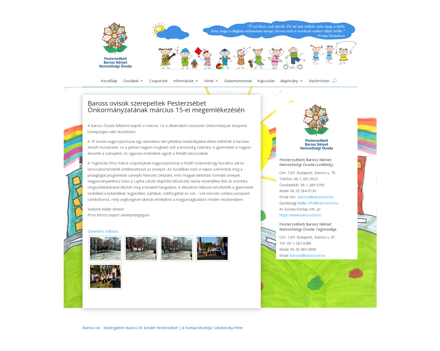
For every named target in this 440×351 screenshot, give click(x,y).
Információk (183, 81)
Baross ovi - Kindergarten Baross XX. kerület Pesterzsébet (130, 327)
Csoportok (158, 81)
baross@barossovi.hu (315, 196)
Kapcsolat (266, 81)
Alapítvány (289, 81)
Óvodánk (131, 81)
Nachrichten (319, 81)
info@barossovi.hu (323, 203)
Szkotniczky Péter (228, 327)
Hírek (209, 81)
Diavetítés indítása (103, 231)
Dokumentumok (238, 81)
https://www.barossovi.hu (300, 215)
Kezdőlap (109, 81)
